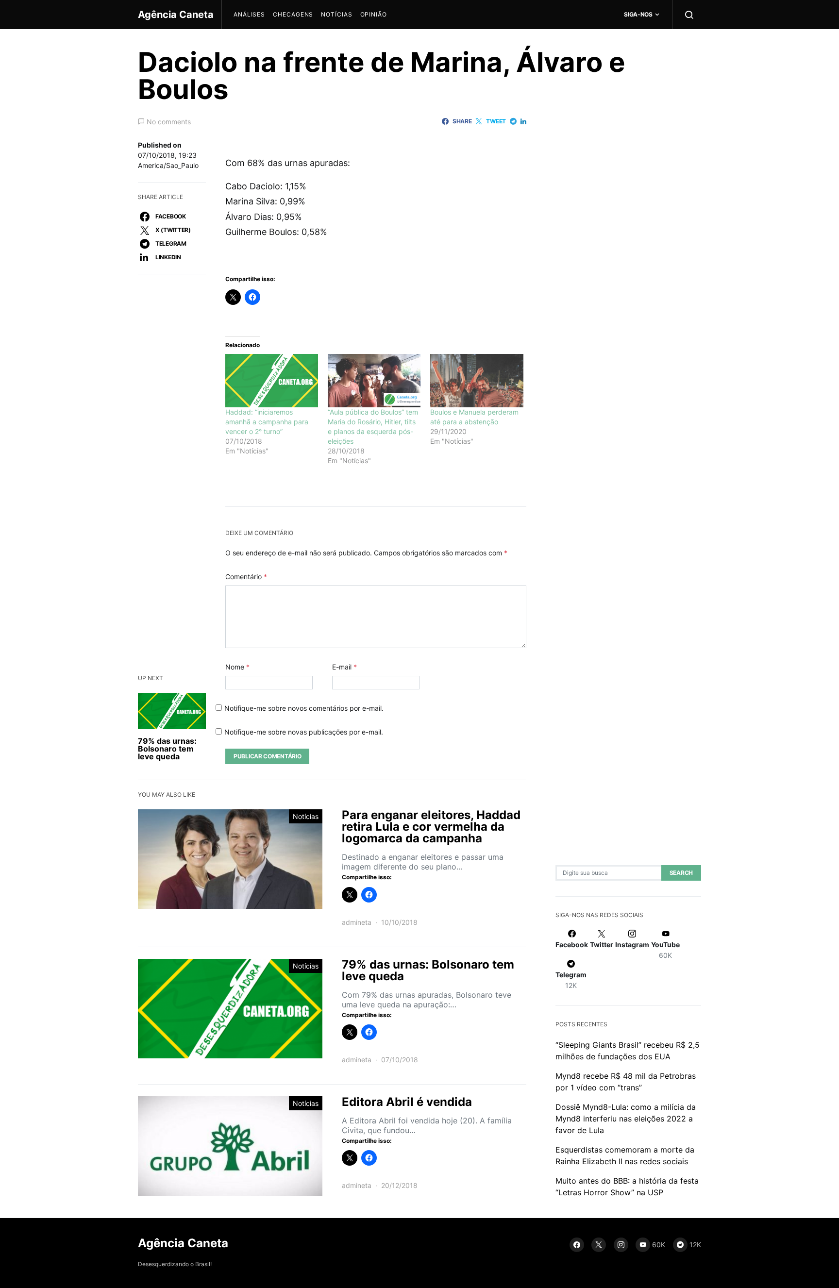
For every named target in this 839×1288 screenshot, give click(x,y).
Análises (249, 14)
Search (681, 872)
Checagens (293, 14)
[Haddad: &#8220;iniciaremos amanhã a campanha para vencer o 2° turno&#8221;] (271, 380)
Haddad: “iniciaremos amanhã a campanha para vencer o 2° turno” (266, 421)
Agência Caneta (176, 14)
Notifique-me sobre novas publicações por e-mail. (303, 732)
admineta (356, 922)
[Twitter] (598, 1245)
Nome (237, 667)
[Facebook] (577, 1245)
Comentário (246, 576)
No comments (169, 121)
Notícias (336, 14)
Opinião (373, 14)
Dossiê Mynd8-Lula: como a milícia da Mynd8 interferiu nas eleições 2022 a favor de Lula (625, 1118)
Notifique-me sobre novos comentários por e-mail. (304, 708)
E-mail (344, 667)
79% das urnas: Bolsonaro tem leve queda (167, 748)
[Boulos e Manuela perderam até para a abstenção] (476, 380)
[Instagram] (621, 1245)
